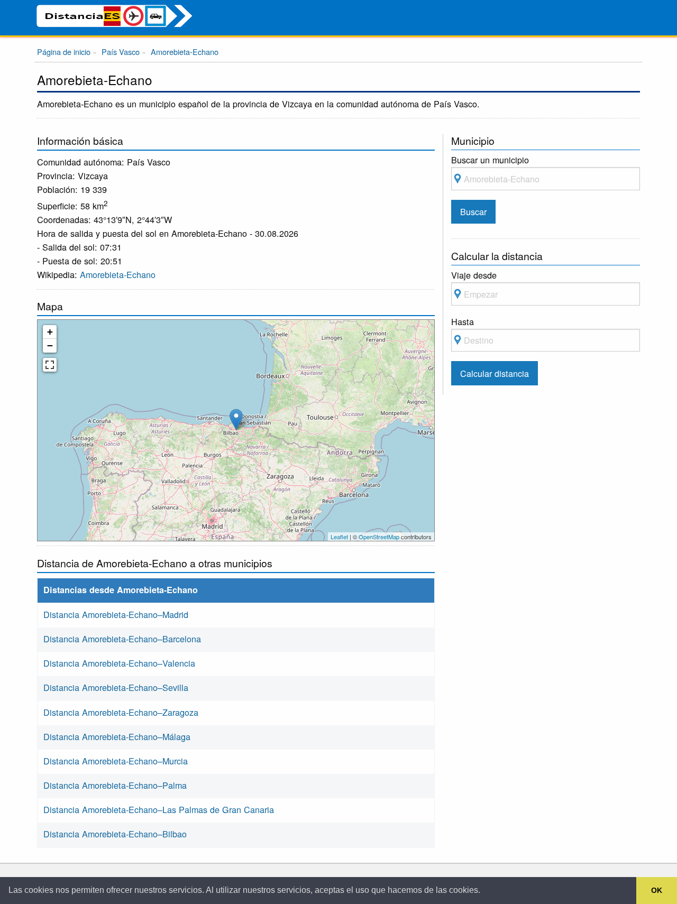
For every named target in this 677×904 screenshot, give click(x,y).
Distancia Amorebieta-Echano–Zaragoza (120, 712)
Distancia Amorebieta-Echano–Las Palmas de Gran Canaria (158, 809)
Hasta (462, 321)
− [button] (50, 345)
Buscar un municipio (490, 159)
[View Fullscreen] (50, 365)
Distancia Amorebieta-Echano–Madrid (115, 614)
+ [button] (50, 331)
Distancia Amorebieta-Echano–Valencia (119, 663)
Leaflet (339, 536)
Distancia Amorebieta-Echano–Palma (115, 785)
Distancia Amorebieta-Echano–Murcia (115, 760)
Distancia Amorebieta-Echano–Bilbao (115, 833)
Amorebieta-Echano (117, 274)
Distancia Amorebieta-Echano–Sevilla (115, 687)
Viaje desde (474, 275)
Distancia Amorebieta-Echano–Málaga (116, 736)
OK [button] (656, 890)
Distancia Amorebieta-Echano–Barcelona (122, 638)
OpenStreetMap (379, 536)
